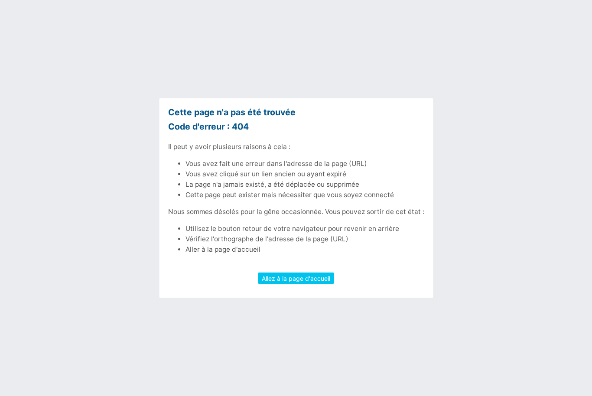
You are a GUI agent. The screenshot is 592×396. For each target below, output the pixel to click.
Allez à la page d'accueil (296, 278)
